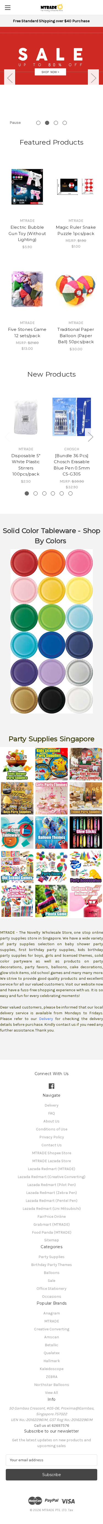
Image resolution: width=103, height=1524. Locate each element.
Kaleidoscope (51, 1369)
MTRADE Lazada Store (51, 1161)
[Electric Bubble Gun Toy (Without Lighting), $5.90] (27, 187)
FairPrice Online (51, 1216)
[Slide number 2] (51, 56)
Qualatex (52, 1353)
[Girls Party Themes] (51, 798)
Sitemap (51, 1240)
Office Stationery (51, 1288)
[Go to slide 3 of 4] (56, 123)
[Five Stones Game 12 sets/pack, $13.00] (27, 289)
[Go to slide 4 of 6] (53, 493)
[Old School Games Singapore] (17, 866)
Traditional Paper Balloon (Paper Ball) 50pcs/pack (75, 335)
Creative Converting (51, 1329)
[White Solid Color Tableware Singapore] (65, 699)
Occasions (51, 1296)
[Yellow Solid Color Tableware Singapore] (37, 590)
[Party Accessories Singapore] (86, 866)
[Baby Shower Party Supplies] (17, 763)
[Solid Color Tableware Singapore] (17, 832)
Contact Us (51, 1145)
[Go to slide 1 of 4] (38, 123)
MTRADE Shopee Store (51, 1153)
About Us (51, 1121)
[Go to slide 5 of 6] (62, 493)
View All (51, 1392)
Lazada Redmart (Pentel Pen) (51, 1200)
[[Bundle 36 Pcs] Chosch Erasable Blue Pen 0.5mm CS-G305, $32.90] (71, 417)
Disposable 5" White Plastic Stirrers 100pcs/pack (25, 465)
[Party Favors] (51, 866)
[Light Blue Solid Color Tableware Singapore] (65, 617)
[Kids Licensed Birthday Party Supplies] (51, 763)
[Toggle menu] (7, 7)
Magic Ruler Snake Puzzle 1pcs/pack (76, 230)
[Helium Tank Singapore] (86, 900)
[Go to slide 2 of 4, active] (47, 123)
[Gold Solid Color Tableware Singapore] (51, 672)
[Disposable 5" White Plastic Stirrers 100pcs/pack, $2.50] (26, 417)
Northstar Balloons (51, 1384)
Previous (9, 78)
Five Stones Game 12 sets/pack (27, 332)
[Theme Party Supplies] (86, 798)
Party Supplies (51, 1256)
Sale (51, 1280)
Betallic (51, 1345)
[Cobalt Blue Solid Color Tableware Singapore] (37, 644)
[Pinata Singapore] (51, 900)
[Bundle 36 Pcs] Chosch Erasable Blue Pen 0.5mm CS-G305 (72, 465)
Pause (15, 122)
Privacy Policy (51, 1137)
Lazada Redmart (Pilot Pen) (51, 1184)
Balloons (52, 1272)
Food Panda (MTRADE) (51, 1232)
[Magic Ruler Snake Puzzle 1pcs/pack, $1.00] (75, 187)
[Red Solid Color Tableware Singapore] (24, 562)
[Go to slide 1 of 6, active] (27, 493)
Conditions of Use (51, 1129)
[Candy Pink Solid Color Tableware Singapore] (65, 562)
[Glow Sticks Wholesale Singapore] (86, 832)
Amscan (51, 1337)
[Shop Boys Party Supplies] (17, 798)
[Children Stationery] (17, 900)
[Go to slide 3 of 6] (44, 493)
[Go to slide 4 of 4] (65, 123)
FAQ (51, 1113)
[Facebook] (51, 1086)
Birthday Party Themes (51, 1264)
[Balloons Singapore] (51, 832)
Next (93, 78)
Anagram (51, 1313)
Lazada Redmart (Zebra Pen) (51, 1192)
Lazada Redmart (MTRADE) (51, 1169)
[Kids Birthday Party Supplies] (86, 763)
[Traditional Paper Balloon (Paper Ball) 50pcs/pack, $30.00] (75, 289)
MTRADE (51, 1321)
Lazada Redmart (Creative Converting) (51, 1176)
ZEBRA (51, 1376)
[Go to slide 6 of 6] (70, 493)
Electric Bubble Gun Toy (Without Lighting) (27, 233)
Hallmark (51, 1361)
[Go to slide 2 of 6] (36, 493)
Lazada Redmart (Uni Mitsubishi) (52, 1208)
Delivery (51, 1105)
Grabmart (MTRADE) (52, 1224)
